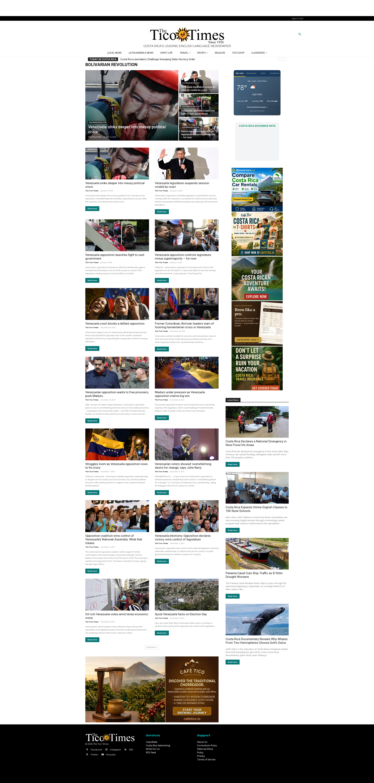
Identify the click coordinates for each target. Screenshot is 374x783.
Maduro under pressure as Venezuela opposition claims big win (180, 394)
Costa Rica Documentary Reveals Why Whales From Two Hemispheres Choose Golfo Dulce (257, 640)
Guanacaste (251, 73)
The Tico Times (91, 191)
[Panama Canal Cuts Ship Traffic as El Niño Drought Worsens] (257, 553)
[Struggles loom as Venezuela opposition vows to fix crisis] (117, 444)
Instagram (115, 749)
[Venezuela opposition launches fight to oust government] (117, 235)
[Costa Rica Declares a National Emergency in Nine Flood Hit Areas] (257, 422)
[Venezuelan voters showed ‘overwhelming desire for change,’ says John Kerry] (187, 444)
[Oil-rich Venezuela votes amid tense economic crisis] (117, 595)
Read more (92, 209)
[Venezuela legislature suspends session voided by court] (187, 163)
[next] (284, 59)
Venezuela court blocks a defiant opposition (114, 323)
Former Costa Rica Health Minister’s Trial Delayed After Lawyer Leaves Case (164, 59)
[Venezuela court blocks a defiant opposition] (117, 304)
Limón (262, 73)
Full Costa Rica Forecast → (257, 107)
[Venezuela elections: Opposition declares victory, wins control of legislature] (187, 516)
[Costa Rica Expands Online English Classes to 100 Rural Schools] (257, 488)
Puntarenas (274, 73)
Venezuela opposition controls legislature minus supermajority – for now (183, 256)
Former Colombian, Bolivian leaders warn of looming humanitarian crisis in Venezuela (184, 325)
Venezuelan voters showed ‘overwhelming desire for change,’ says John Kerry (183, 465)
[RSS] (125, 749)
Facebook (96, 749)
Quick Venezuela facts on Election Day (181, 614)
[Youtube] (102, 754)
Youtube (111, 754)
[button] (299, 34)
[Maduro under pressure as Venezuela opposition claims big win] (187, 373)
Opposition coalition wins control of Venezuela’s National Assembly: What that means (113, 539)
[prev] (279, 59)
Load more (151, 647)
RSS (131, 749)
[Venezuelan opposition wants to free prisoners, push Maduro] (117, 373)
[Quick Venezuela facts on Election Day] (187, 595)
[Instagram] (106, 749)
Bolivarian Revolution (98, 122)
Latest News (233, 400)
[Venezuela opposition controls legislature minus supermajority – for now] (199, 129)
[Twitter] (87, 754)
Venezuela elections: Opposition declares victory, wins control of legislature (183, 537)
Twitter (94, 754)
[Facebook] (87, 749)
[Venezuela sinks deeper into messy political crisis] (131, 105)
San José (240, 73)
